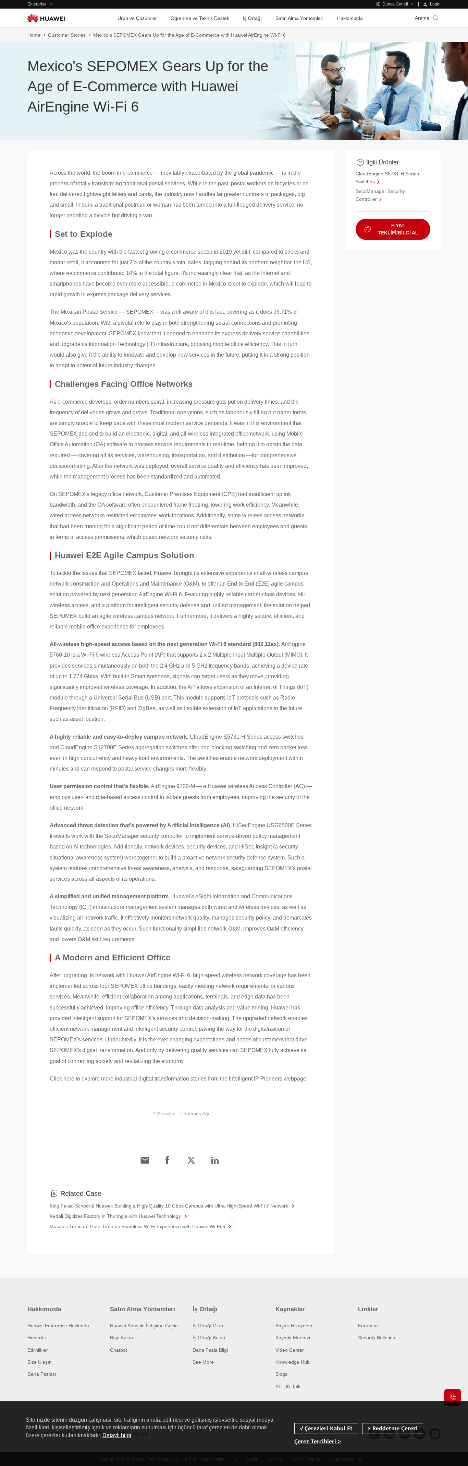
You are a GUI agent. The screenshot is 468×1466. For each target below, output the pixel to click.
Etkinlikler (37, 1350)
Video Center (289, 1350)
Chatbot (118, 1350)
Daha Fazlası (41, 1374)
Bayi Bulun (121, 1337)
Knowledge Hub (292, 1362)
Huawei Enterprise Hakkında (58, 1325)
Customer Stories (67, 35)
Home (33, 35)
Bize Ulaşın (39, 1362)
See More (203, 1362)
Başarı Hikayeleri (293, 1325)
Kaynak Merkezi (292, 1337)
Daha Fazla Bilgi (210, 1350)
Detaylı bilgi (116, 1435)
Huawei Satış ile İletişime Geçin (144, 1325)
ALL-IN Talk (287, 1386)
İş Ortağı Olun (208, 1325)
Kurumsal (368, 1325)
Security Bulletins (376, 1337)
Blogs (281, 1374)
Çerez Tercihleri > (317, 1441)
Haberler (36, 1337)
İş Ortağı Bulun (209, 1337)
